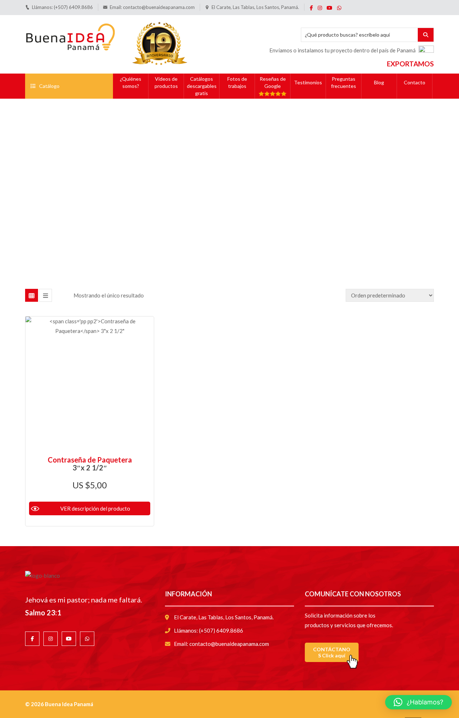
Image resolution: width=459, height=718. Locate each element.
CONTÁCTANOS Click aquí (331, 652)
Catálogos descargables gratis (202, 86)
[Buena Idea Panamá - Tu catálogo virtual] (70, 35)
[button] (418, 702)
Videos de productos (166, 82)
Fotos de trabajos (237, 82)
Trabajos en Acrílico (236, 170)
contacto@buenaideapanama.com (159, 7)
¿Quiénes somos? (130, 82)
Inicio (196, 170)
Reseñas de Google (273, 82)
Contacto (414, 82)
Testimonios (308, 82)
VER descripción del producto (95, 508)
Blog (379, 82)
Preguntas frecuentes (343, 82)
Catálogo (49, 86)
